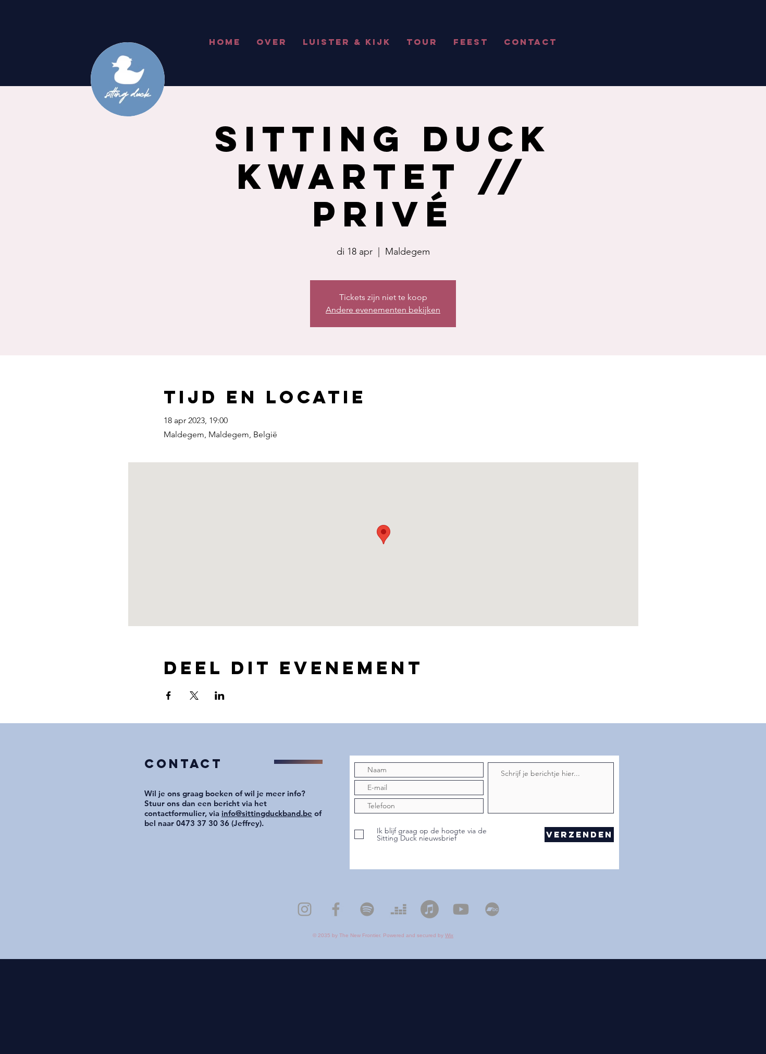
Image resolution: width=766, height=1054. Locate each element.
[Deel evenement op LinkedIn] (220, 695)
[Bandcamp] (492, 909)
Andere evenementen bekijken (383, 310)
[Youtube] (461, 909)
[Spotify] (367, 909)
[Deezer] (398, 909)
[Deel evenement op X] (194, 695)
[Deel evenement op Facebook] (169, 695)
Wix (449, 935)
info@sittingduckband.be (266, 813)
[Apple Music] (430, 909)
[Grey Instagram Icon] (304, 909)
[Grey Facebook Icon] (336, 909)
